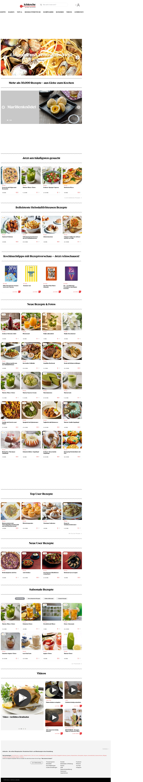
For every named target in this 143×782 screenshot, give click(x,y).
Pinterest (78, 763)
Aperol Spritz (54, 755)
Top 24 (19, 12)
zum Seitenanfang (36, 762)
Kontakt (62, 762)
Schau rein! (42, 62)
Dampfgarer (48, 12)
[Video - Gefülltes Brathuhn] (22, 697)
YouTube (78, 765)
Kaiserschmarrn (98, 755)
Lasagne (21, 755)
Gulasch (17, 757)
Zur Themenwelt (76, 663)
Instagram (78, 767)
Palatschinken (74, 755)
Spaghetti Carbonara (62, 755)
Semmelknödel (91, 755)
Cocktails (4, 757)
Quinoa (68, 755)
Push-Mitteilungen (51, 765)
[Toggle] (77, 5)
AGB (61, 767)
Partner (62, 765)
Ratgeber (60, 12)
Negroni (85, 755)
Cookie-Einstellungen (51, 767)
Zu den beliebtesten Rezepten (72, 197)
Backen (11, 12)
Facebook (78, 762)
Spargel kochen (27, 755)
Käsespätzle (80, 755)
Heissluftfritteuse (33, 12)
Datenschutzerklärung (66, 769)
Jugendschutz (64, 773)
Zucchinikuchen (15, 755)
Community (79, 12)
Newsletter (49, 763)
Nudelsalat (48, 755)
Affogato (105, 755)
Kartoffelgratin (42, 755)
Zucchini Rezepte (11, 757)
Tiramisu (22, 757)
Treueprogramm (50, 762)
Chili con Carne (34, 755)
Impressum (63, 771)
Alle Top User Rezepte (74, 533)
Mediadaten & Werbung (66, 763)
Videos (69, 12)
